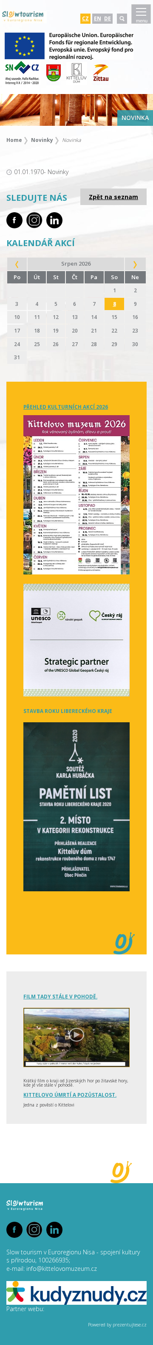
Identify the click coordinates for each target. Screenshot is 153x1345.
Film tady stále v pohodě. (60, 996)
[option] (76, 110)
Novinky (42, 140)
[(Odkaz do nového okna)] (69, 58)
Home (14, 140)
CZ (85, 18)
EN (97, 18)
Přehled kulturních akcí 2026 (65, 406)
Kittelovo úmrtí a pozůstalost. (69, 1094)
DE (107, 18)
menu (141, 20)
